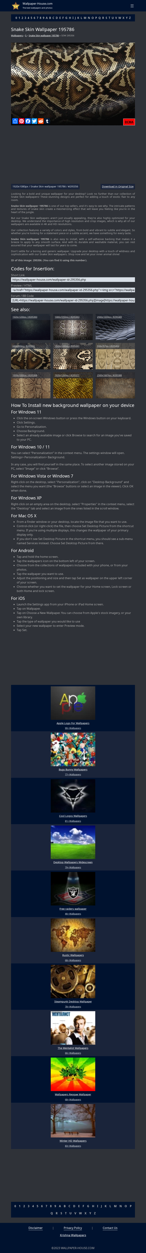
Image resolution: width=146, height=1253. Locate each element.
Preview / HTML (21, 285)
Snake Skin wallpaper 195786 (44, 35)
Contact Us (110, 1228)
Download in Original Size (118, 186)
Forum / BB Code (22, 296)
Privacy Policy (73, 1228)
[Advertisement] (73, 156)
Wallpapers (17, 35)
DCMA (129, 122)
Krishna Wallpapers (73, 1235)
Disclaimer (35, 1228)
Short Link (18, 275)
